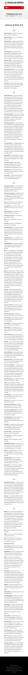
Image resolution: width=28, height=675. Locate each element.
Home (7, 15)
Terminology (11, 15)
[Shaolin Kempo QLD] (14, 3)
